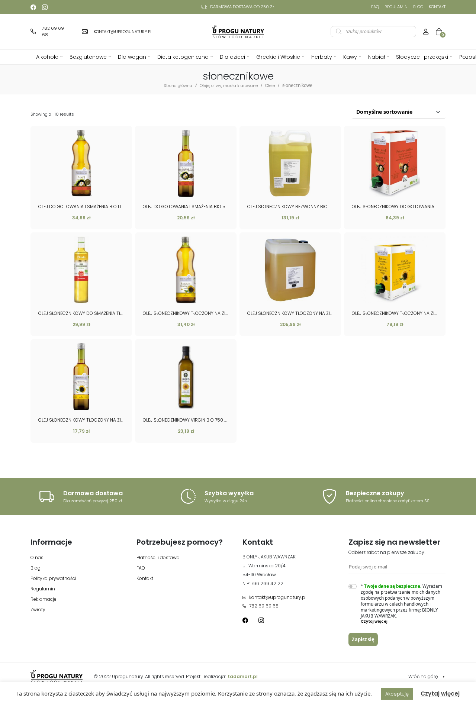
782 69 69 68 (264, 606)
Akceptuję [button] (397, 693)
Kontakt (437, 7)
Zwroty (37, 609)
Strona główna (178, 85)
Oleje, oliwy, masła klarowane (229, 85)
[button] (403, 622)
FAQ (375, 7)
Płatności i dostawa (158, 557)
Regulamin (396, 7)
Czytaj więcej (440, 693)
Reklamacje (43, 599)
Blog (418, 7)
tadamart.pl (243, 676)
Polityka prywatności (53, 578)
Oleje (270, 85)
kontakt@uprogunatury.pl (277, 597)
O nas (37, 557)
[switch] (352, 586)
